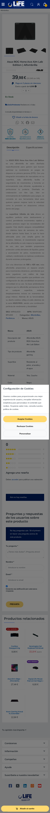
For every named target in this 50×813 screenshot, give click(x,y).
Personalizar (25, 434)
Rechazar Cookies (25, 426)
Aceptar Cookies (25, 419)
